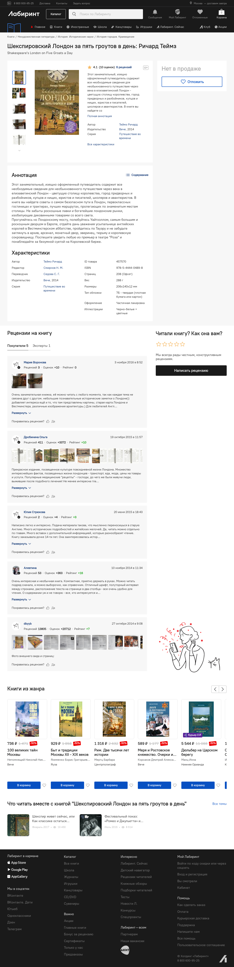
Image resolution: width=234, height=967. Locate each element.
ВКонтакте (15, 896)
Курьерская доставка (193, 918)
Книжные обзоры (134, 884)
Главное (40, 27)
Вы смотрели (187, 881)
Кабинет (183, 888)
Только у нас (73, 948)
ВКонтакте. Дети (20, 902)
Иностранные (80, 27)
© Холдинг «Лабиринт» (193, 956)
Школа (102, 27)
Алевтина (30, 568)
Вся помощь (186, 938)
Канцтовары (124, 27)
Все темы (219, 804)
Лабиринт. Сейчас (172, 27)
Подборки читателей (136, 890)
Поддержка (186, 925)
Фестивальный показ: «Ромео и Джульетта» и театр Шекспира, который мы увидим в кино (124, 818)
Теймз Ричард (128, 124)
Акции (222, 27)
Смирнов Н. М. (53, 268)
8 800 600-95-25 (188, 960)
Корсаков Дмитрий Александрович (157, 759)
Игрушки (146, 27)
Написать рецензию (191, 370)
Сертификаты (74, 941)
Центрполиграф (105, 764)
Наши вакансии (132, 941)
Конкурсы (128, 910)
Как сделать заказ (191, 905)
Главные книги (75, 928)
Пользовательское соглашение (201, 945)
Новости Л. (129, 904)
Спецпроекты (131, 917)
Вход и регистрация (192, 874)
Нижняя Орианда (192, 764)
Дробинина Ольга (35, 437)
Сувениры (71, 904)
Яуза (54, 764)
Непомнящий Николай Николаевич (26, 759)
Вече (122, 129)
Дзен (11, 922)
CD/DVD (70, 897)
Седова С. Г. (52, 274)
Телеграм (14, 929)
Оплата (182, 912)
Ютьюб (12, 909)
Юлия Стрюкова (34, 512)
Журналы (71, 877)
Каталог (56, 14)
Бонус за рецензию (78, 934)
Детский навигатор (135, 870)
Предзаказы (73, 954)
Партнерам (129, 934)
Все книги (71, 863)
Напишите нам (188, 932)
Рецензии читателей (136, 877)
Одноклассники (19, 916)
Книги (58, 27)
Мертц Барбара (104, 759)
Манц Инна (188, 759)
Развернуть (19, 413)
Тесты (125, 897)
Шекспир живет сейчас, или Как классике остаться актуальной (53, 818)
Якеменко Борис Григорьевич (70, 759)
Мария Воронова (35, 362)
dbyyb (28, 623)
